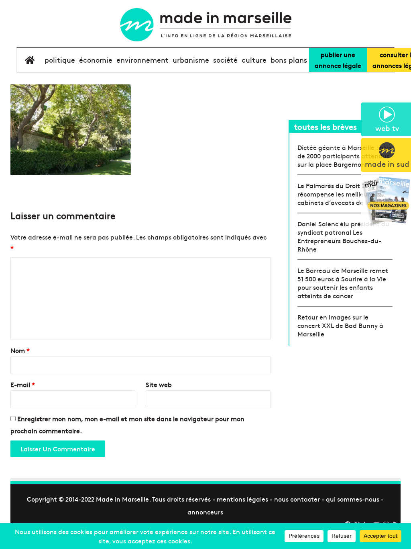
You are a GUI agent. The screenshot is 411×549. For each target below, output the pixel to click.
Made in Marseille (122, 498)
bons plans (289, 60)
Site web (159, 384)
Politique (60, 60)
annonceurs (205, 511)
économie (95, 60)
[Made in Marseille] (205, 24)
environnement (142, 60)
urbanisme (191, 60)
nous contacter (297, 498)
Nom (20, 350)
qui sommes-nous (352, 498)
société (225, 60)
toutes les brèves (325, 126)
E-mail (22, 384)
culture (254, 60)
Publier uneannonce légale (338, 60)
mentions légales (242, 498)
